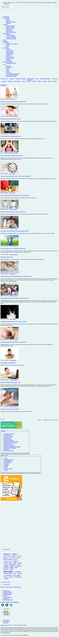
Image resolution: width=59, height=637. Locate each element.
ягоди (16, 567)
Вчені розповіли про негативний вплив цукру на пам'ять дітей (16, 276)
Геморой (8, 59)
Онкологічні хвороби (9, 445)
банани (5, 577)
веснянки (6, 569)
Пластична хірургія (11, 32)
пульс (9, 556)
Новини (8, 65)
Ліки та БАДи (9, 51)
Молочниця (29, 80)
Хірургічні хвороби (8, 450)
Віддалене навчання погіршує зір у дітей (10, 382)
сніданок (6, 566)
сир (11, 561)
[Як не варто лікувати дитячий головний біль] (10, 152)
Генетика (8, 72)
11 (49, 420)
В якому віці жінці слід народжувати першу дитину (13, 342)
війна (15, 563)
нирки (11, 577)
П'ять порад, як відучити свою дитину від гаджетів (13, 211)
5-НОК (5, 458)
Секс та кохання (7, 597)
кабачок (6, 578)
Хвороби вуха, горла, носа (10, 442)
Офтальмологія (10, 53)
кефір (11, 569)
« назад (39, 420)
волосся (7, 554)
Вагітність (8, 29)
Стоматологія (9, 54)
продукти (8, 571)
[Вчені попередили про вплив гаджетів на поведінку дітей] (10, 294)
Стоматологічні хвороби (10, 448)
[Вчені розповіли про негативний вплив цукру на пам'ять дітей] (10, 272)
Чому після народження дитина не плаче (11, 118)
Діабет (39, 81)
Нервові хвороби (8, 444)
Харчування (6, 18)
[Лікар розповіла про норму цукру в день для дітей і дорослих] (10, 172)
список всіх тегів (5, 582)
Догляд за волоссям (11, 38)
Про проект (6, 620)
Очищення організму (45, 78)
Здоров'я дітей (6, 594)
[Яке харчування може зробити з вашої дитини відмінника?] (10, 192)
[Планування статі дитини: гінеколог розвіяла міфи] (10, 98)
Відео (7, 69)
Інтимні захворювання (11, 74)
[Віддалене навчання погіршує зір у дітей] (10, 379)
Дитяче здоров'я (10, 27)
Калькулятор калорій (11, 76)
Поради (24, 81)
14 (53, 420)
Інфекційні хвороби (9, 440)
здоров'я (10, 2)
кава (12, 566)
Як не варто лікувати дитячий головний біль (12, 155)
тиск (10, 563)
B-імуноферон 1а (8, 462)
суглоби (12, 557)
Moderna (11, 567)
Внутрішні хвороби (8, 436)
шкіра (14, 554)
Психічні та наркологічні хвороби (12, 446)
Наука (7, 71)
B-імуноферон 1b (8, 461)
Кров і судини (9, 56)
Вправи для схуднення (11, 43)
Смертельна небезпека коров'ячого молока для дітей (13, 321)
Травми (8, 49)
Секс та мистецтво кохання (13, 73)
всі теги (2, 419)
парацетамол (12, 564)
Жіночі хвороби (8, 439)
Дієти (7, 19)
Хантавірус (18, 571)
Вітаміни (8, 23)
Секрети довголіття (11, 63)
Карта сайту (6, 621)
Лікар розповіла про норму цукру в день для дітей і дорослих (16, 176)
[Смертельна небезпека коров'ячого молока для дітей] (10, 318)
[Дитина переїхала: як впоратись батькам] (10, 132)
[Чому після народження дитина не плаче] (10, 115)
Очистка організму (11, 21)
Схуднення (6, 42)
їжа (15, 561)
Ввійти (2, 587)
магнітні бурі (8, 575)
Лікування (6, 47)
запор (6, 564)
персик (15, 559)
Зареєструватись (9, 587)
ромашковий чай (8, 573)
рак (18, 575)
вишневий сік (18, 577)
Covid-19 (55, 81)
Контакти (5, 622)
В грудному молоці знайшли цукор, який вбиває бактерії (14, 231)
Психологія (9, 67)
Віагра (19, 556)
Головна (2, 84)
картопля (6, 557)
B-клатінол (6, 463)
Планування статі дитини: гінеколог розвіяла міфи (13, 101)
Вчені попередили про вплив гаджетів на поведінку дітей (15, 298)
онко (14, 575)
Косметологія (9, 31)
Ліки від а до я (4, 78)
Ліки (4, 40)
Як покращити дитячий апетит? (8, 362)
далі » (56, 420)
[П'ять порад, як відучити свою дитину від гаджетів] (10, 208)
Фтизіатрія (6, 449)
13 (52, 420)
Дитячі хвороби (8, 435)
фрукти (20, 573)
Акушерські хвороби (9, 433)
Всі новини (6, 16)
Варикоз (45, 81)
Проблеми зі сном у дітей (7, 257)
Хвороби (5, 41)
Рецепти (8, 20)
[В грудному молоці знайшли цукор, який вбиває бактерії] (10, 227)
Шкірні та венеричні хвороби (11, 441)
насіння (5, 563)
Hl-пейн (6, 467)
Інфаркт (34, 81)
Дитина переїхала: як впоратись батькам (10, 136)
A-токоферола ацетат (9, 459)
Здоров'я (5, 24)
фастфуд (20, 563)
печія (14, 573)
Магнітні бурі (30, 78)
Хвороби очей (7, 437)
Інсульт (29, 81)
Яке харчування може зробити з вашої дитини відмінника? (15, 195)
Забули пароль (17, 587)
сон (14, 556)
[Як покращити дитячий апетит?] (10, 359)
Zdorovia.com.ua (5, 625)
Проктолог (6, 561)
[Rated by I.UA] (6, 612)
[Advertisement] (11, 524)
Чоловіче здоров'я (10, 25)
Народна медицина (8, 62)
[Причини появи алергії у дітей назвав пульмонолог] (10, 245)
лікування (47, 2)
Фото (7, 68)
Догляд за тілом (10, 34)
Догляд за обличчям (11, 37)
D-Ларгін (6, 466)
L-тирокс (6, 470)
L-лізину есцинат (8, 468)
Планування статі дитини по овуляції (10, 409)
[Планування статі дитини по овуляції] (10, 405)
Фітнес (8, 45)
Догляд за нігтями (10, 36)
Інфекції (8, 55)
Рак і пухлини (9, 50)
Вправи (50, 81)
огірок (18, 564)
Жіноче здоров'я (10, 28)
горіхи (18, 557)
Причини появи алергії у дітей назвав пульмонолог (13, 248)
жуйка (5, 556)
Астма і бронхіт (10, 58)
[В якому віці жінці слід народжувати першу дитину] (10, 338)
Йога (7, 46)
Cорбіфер (6, 464)
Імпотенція (9, 60)
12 (50, 420)
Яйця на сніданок (8, 559)
